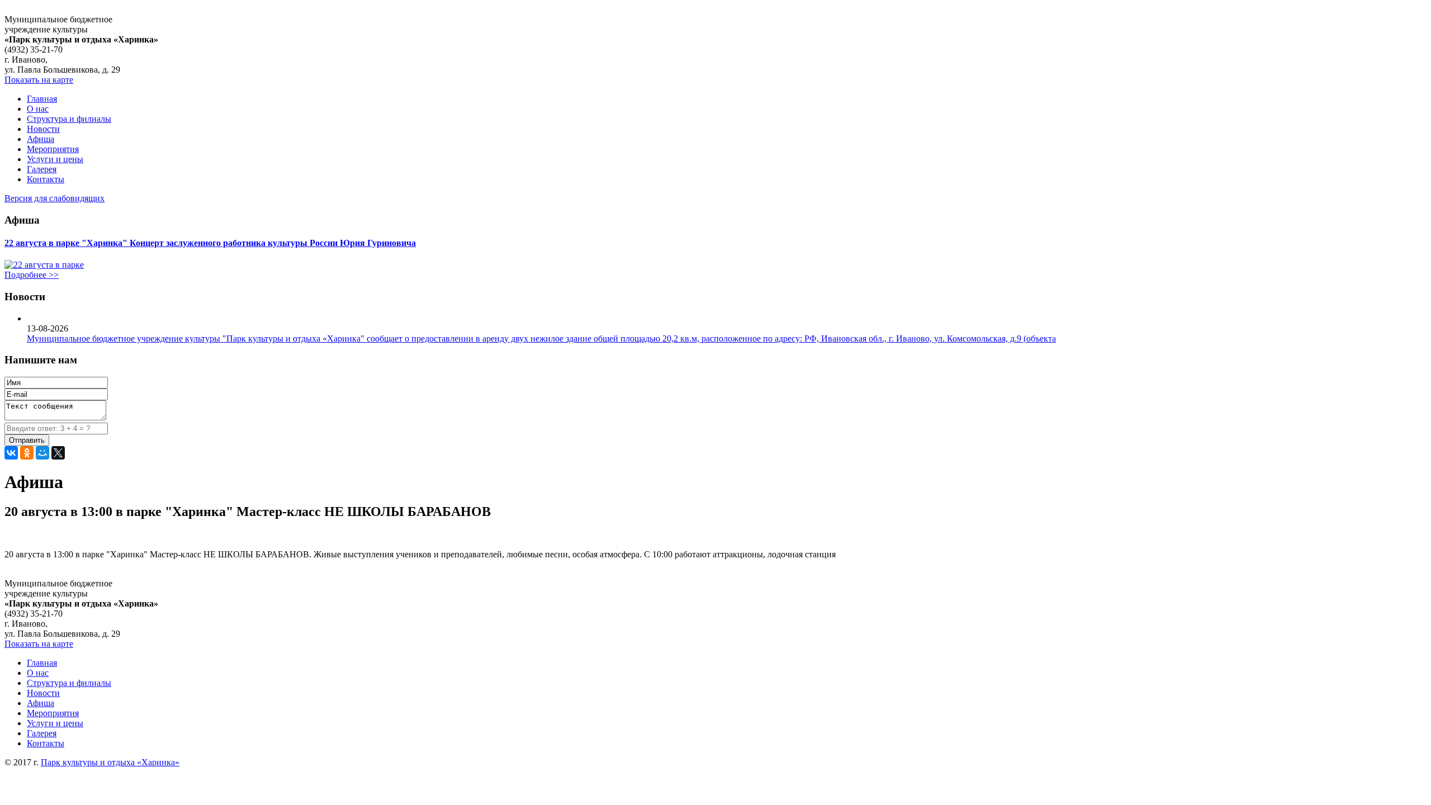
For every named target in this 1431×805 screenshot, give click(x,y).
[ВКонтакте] (11, 453)
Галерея (41, 169)
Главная (42, 98)
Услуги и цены (55, 159)
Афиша (40, 139)
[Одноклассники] (27, 453)
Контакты (45, 179)
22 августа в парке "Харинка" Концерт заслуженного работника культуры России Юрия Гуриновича (210, 243)
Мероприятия (53, 149)
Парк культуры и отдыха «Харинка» (110, 762)
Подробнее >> (31, 275)
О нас (38, 108)
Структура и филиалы (69, 119)
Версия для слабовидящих (54, 198)
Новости (43, 129)
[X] (58, 453)
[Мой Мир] (42, 453)
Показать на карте (38, 79)
